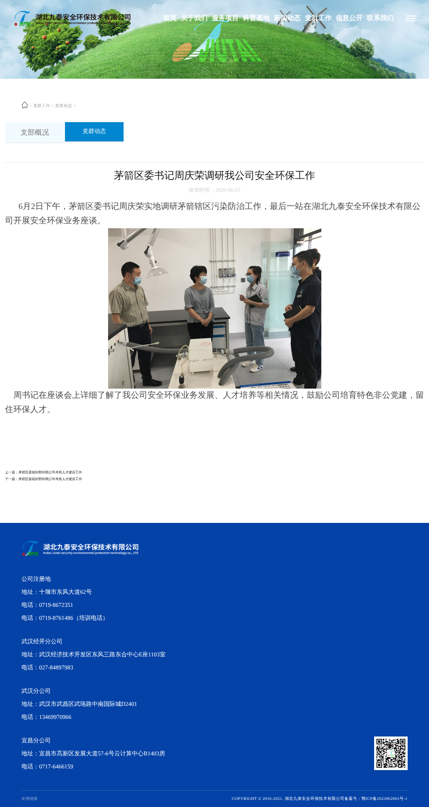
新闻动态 (287, 18)
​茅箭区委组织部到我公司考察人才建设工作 (50, 472)
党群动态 (63, 106)
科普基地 (256, 18)
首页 (170, 18)
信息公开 (349, 18)
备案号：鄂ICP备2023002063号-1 (376, 799)
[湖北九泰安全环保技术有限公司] (410, 18)
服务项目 (225, 18)
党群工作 (318, 18)
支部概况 (35, 132)
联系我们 (380, 18)
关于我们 (194, 18)
